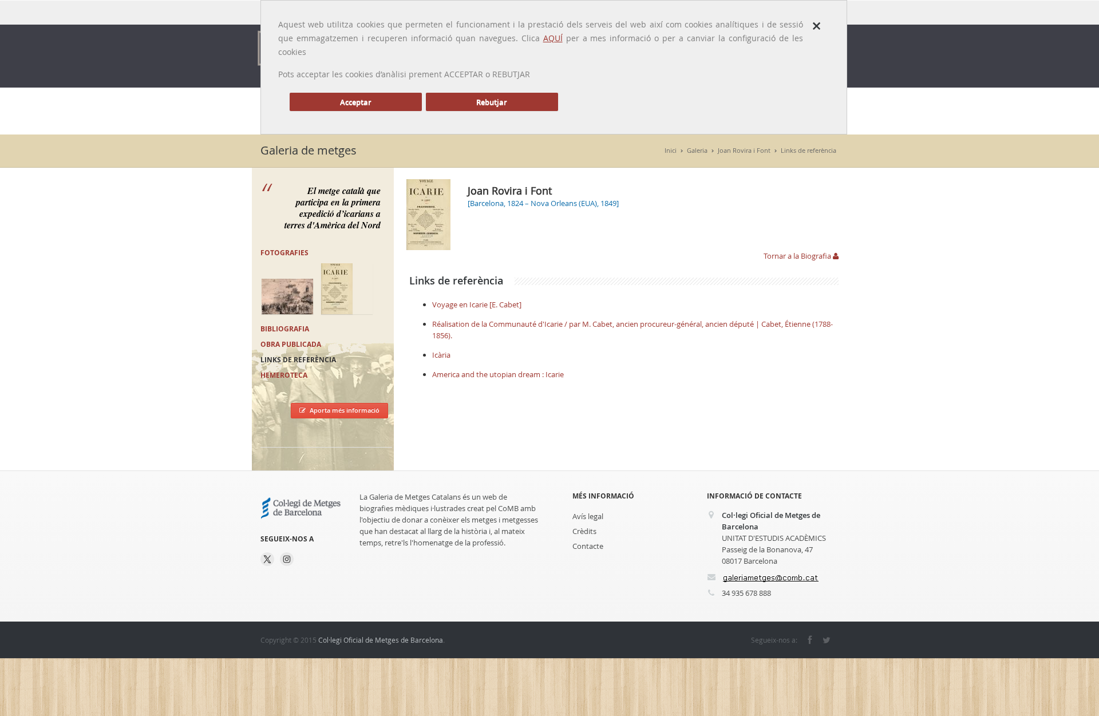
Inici (671, 150)
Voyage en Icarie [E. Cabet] (476, 304)
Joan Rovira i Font (744, 150)
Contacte (587, 546)
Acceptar (355, 102)
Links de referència (808, 150)
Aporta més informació (344, 410)
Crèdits (584, 531)
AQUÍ (553, 38)
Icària (441, 355)
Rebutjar (491, 102)
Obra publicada (290, 344)
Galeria (697, 150)
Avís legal (587, 516)
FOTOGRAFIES (284, 253)
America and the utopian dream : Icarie (498, 374)
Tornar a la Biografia (798, 256)
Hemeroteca (283, 375)
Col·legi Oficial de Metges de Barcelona (380, 639)
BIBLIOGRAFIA (284, 329)
